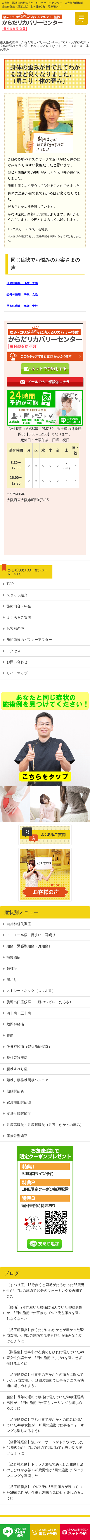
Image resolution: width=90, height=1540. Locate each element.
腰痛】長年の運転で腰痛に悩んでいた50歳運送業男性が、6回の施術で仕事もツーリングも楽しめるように (45, 1402)
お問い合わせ (17, 662)
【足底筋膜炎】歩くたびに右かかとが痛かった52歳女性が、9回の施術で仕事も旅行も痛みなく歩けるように (45, 1335)
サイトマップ (17, 673)
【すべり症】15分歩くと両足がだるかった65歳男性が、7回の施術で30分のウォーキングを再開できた (45, 1290)
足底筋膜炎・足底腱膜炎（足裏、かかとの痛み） (45, 1125)
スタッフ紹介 (17, 595)
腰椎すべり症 (17, 1069)
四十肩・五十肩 (19, 1013)
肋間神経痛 (15, 1024)
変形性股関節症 (19, 1102)
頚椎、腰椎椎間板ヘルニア (27, 1080)
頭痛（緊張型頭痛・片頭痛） (29, 946)
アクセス (14, 651)
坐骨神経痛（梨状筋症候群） (29, 1047)
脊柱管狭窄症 (17, 1058)
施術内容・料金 (19, 606)
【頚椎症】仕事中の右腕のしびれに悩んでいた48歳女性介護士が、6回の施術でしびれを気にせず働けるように (45, 1357)
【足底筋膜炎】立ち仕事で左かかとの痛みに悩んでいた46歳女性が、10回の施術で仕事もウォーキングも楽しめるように (45, 1425)
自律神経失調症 (21, 924)
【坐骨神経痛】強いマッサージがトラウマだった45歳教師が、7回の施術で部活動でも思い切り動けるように (45, 1447)
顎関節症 (14, 957)
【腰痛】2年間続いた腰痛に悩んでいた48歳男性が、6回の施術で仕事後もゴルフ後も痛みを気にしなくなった (44, 1312)
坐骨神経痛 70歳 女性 (22, 294)
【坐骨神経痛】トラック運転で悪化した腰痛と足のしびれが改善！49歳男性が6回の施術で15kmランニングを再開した (45, 1470)
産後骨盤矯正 (17, 1136)
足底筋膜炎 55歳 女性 (22, 306)
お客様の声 (78, 42)
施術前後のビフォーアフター (29, 640)
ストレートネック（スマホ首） (31, 991)
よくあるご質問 (19, 617)
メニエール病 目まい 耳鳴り (31, 935)
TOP (10, 584)
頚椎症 (12, 968)
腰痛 (10, 1035)
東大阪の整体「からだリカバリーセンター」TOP (34, 42)
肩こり (12, 980)
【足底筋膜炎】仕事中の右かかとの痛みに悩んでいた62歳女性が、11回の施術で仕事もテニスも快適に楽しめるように (45, 1380)
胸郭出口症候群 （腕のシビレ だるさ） (40, 1002)
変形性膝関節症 (19, 1113)
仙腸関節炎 (15, 1091)
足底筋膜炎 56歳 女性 (22, 283)
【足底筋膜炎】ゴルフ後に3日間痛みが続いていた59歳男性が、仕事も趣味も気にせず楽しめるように (45, 1492)
